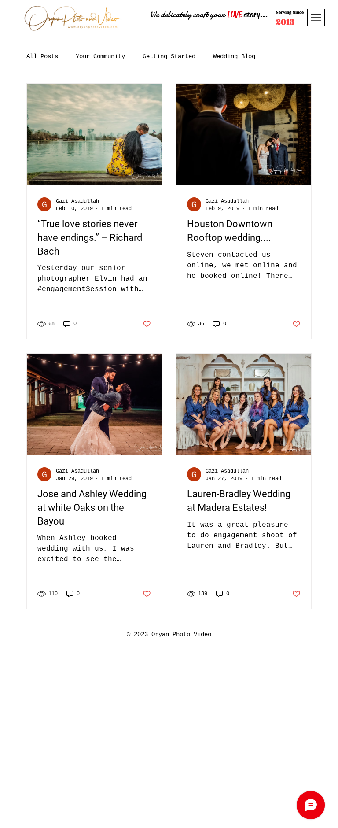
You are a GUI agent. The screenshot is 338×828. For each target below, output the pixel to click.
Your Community (100, 56)
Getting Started (169, 56)
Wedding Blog (234, 56)
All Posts (42, 56)
